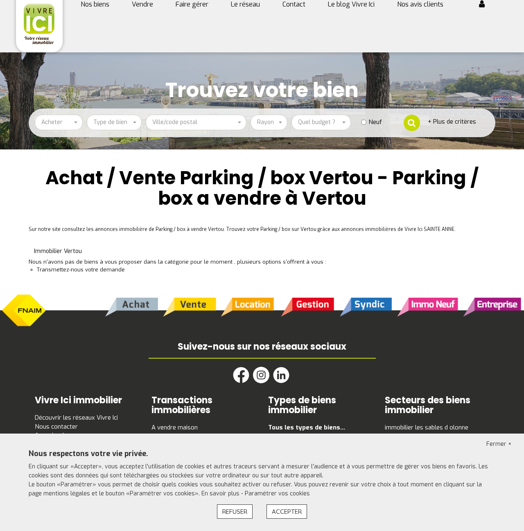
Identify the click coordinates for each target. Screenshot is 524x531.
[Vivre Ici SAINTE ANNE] (39, 24)
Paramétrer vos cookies (277, 493)
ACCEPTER (287, 511)
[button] (485, 5)
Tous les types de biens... (306, 427)
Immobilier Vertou (58, 251)
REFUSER (234, 511)
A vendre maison (174, 427)
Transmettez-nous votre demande (81, 269)
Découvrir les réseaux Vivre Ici (76, 418)
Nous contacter (56, 427)
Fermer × (499, 444)
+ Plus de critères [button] (452, 121)
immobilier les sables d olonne (426, 427)
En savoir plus (221, 493)
